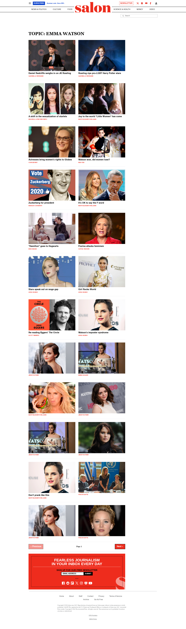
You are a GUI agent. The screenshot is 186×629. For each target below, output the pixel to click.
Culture (57, 9)
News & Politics (38, 9)
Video (152, 9)
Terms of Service (115, 596)
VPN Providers (93, 615)
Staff (80, 596)
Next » (120, 546)
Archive (86, 600)
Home (61, 596)
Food (69, 9)
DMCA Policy (93, 619)
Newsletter (126, 3)
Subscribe (39, 3)
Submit (88, 574)
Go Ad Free (98, 600)
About (71, 596)
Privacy (101, 596)
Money (140, 9)
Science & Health (122, 9)
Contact (90, 596)
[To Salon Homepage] (93, 7)
